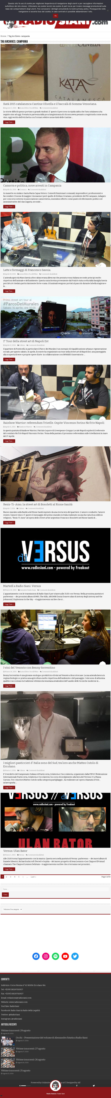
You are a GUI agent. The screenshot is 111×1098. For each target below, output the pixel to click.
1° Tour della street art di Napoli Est (25, 341)
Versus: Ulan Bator (15, 850)
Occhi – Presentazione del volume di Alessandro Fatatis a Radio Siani (52, 1037)
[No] (107, 10)
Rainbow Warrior (25, 427)
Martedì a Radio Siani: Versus (22, 586)
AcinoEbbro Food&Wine (29, 108)
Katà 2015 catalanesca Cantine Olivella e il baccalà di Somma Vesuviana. (50, 104)
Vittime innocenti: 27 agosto (30, 1048)
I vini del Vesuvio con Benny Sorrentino (29, 667)
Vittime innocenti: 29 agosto (15, 1030)
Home (3, 36)
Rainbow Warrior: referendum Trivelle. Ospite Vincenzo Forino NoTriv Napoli (53, 422)
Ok (56, 16)
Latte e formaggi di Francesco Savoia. (27, 270)
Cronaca (23, 190)
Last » (33, 877)
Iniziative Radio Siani (28, 590)
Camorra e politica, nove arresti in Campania (32, 185)
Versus (21, 855)
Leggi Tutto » (9, 122)
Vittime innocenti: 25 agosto (15, 1070)
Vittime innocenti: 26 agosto (30, 1059)
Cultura (22, 345)
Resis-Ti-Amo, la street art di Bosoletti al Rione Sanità (37, 504)
